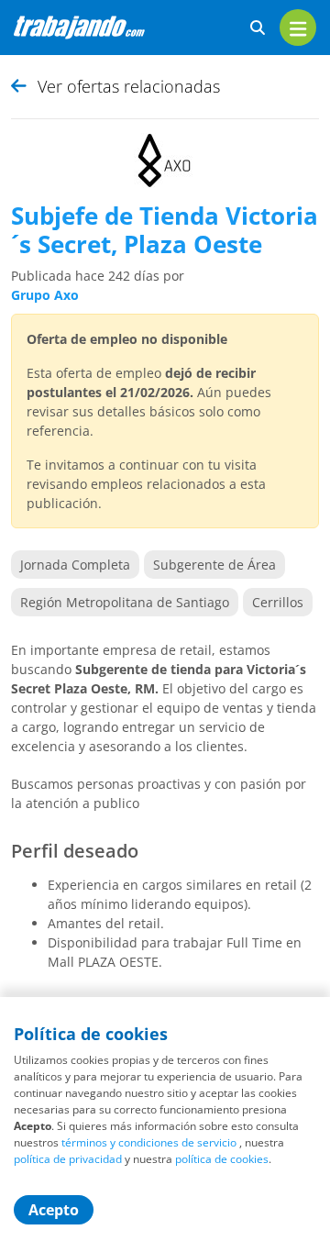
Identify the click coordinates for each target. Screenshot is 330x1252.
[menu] (298, 27)
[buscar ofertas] (257, 28)
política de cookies (222, 1159)
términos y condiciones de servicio (148, 1142)
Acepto (53, 1210)
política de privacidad (68, 1159)
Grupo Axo (45, 295)
